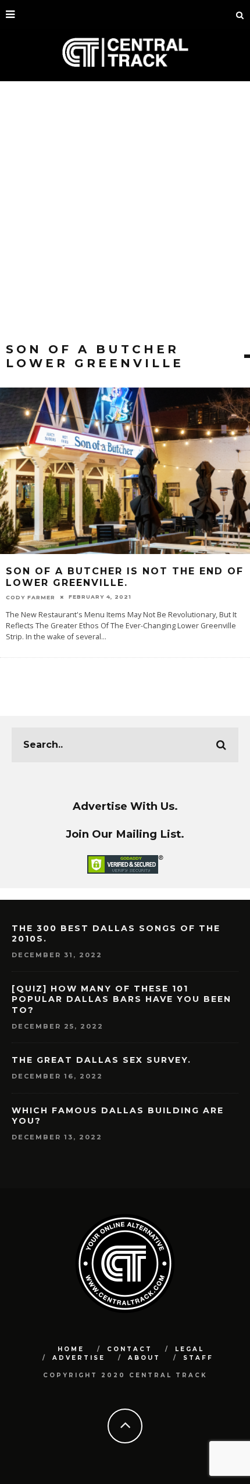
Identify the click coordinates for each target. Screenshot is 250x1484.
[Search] (240, 14)
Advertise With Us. (125, 806)
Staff (198, 1358)
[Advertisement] (125, 211)
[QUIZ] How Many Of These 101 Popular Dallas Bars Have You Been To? (121, 999)
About (144, 1358)
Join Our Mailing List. (125, 834)
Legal (189, 1349)
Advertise (78, 1358)
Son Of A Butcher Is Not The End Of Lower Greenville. (125, 577)
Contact (129, 1349)
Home (71, 1349)
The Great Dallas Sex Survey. (101, 1060)
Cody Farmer (30, 596)
